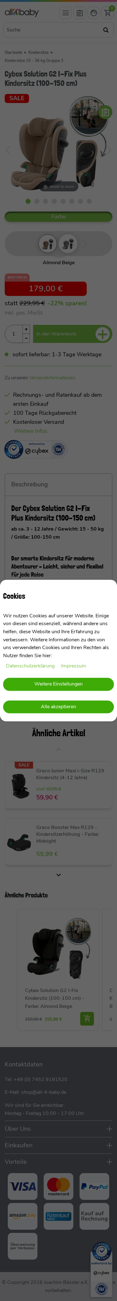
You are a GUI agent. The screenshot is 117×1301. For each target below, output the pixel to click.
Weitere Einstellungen (58, 684)
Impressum (73, 666)
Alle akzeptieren (58, 707)
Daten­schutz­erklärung (31, 666)
